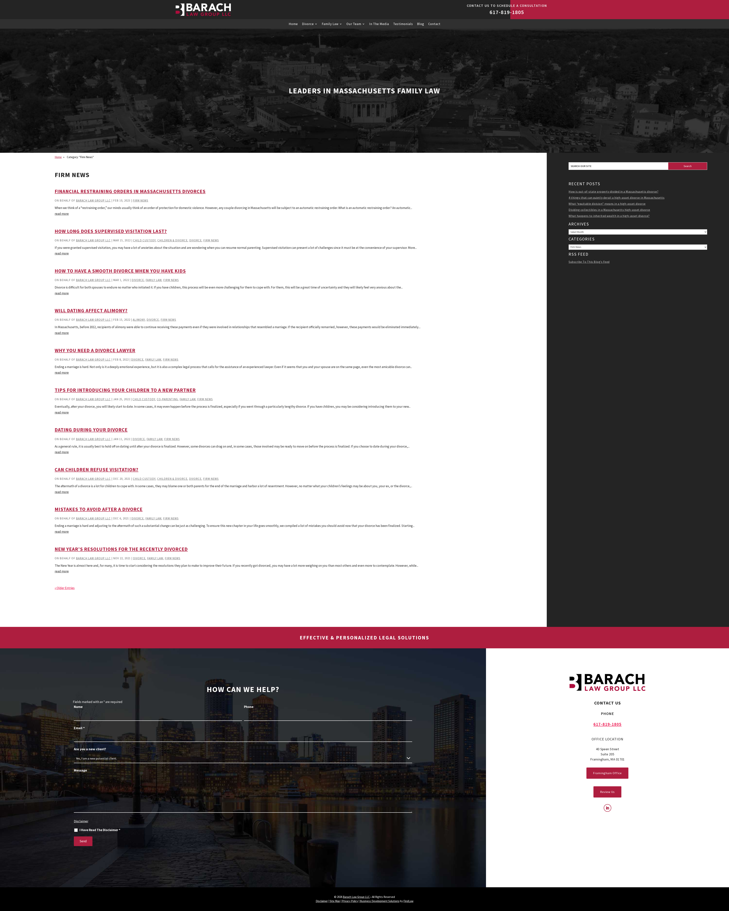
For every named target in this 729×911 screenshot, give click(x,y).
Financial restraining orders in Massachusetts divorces (130, 191)
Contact (434, 24)
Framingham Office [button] (607, 773)
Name (78, 707)
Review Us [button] (607, 792)
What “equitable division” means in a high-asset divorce (607, 204)
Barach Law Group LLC (93, 200)
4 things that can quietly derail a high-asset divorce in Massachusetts (616, 197)
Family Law (330, 24)
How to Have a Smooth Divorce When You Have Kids (120, 271)
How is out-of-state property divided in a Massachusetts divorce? (613, 191)
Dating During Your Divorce (91, 429)
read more (62, 214)
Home (293, 24)
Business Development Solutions (379, 901)
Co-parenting (167, 399)
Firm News (140, 200)
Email (79, 728)
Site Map (335, 901)
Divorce (308, 24)
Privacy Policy (350, 901)
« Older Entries (65, 588)
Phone (248, 707)
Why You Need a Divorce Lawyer (95, 350)
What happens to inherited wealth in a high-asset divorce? (609, 216)
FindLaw (408, 901)
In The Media (379, 24)
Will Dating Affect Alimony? (91, 310)
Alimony (139, 320)
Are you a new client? (90, 749)
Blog (420, 24)
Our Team (353, 24)
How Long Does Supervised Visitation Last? (111, 231)
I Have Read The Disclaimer (100, 830)
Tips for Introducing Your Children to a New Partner (125, 390)
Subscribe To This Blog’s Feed (589, 262)
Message (80, 770)
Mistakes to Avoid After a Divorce (99, 509)
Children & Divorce (172, 240)
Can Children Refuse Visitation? (96, 469)
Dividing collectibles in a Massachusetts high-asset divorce (609, 210)
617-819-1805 (507, 12)
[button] (725, 900)
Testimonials (403, 24)
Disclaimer (81, 821)
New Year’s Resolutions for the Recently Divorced (121, 549)
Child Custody (144, 240)
